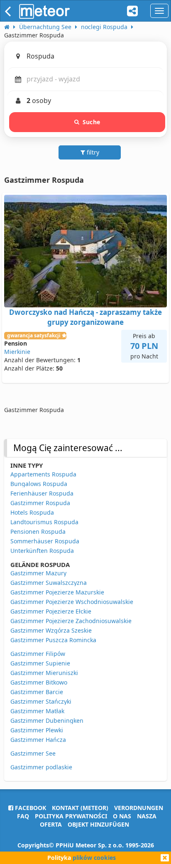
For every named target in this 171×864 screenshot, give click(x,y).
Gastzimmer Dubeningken (46, 720)
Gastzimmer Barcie (36, 692)
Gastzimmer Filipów (37, 654)
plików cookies (94, 858)
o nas (122, 816)
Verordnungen (138, 808)
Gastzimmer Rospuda (40, 503)
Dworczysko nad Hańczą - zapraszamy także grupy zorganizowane (85, 317)
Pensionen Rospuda (38, 531)
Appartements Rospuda (43, 474)
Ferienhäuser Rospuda (41, 493)
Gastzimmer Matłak (37, 711)
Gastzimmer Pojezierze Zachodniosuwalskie (71, 621)
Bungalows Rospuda (38, 484)
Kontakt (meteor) (80, 808)
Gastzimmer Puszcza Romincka (53, 640)
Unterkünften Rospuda (42, 551)
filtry (92, 152)
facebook (29, 808)
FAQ (23, 816)
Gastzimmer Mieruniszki (44, 673)
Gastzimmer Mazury (38, 573)
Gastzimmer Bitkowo (38, 682)
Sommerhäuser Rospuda (44, 541)
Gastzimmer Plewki (36, 730)
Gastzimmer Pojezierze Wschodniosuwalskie (71, 602)
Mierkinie (17, 352)
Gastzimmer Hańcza (38, 740)
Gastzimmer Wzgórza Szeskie (51, 630)
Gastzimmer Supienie (40, 663)
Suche (91, 122)
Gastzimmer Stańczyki (40, 701)
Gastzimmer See (33, 753)
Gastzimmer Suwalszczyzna (48, 583)
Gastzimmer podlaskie (41, 767)
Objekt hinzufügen (98, 824)
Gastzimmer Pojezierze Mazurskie (57, 592)
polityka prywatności (71, 816)
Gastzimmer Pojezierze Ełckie (50, 611)
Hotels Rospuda (32, 512)
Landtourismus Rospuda (44, 522)
